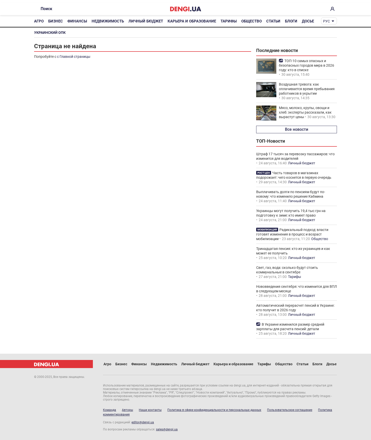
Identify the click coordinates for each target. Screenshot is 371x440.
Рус (326, 21)
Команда (109, 410)
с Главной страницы (73, 57)
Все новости (296, 129)
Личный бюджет (145, 21)
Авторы (127, 410)
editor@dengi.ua (142, 422)
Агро (39, 21)
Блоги (291, 21)
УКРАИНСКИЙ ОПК (50, 33)
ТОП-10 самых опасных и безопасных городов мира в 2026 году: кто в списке (306, 65)
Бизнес (55, 21)
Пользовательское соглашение (289, 410)
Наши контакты (150, 410)
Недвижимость (108, 21)
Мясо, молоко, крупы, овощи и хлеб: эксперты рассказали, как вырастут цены (305, 112)
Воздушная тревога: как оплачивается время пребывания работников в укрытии (307, 88)
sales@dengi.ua (167, 429)
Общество (251, 21)
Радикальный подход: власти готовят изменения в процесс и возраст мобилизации (292, 234)
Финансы (77, 21)
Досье (308, 21)
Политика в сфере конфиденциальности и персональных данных (214, 410)
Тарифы (229, 21)
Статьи (273, 21)
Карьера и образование (192, 21)
